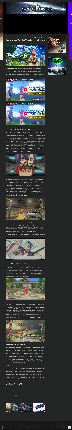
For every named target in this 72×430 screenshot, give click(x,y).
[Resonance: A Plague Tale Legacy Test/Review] (12, 407)
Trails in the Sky (39, 388)
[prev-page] (6, 417)
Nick (12, 43)
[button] (43, 16)
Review (43, 37)
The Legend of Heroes (32, 388)
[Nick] (10, 395)
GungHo (13, 388)
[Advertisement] (36, 25)
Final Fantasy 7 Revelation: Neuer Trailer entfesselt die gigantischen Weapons (38, 414)
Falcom (10, 388)
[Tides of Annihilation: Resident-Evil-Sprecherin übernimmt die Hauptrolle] (25, 407)
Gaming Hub (30, 35)
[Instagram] (7, 425)
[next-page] (8, 417)
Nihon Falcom (20, 388)
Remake (25, 388)
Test (27, 388)
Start (26, 35)
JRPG (16, 388)
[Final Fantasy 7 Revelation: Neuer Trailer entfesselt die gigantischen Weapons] (39, 407)
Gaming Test (40, 37)
